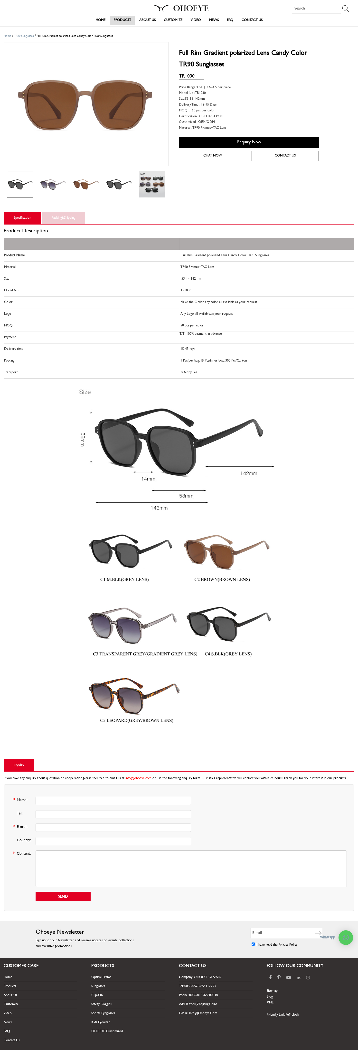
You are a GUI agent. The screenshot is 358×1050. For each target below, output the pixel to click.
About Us (147, 20)
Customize (173, 20)
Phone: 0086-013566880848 (198, 995)
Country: (24, 841)
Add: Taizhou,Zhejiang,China (198, 1004)
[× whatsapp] (346, 937)
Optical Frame (101, 977)
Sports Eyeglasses (103, 1013)
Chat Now (212, 155)
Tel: (20, 814)
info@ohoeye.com (138, 778)
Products (122, 20)
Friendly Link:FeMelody (283, 1015)
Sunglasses (98, 986)
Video (196, 20)
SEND (63, 897)
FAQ (230, 20)
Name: (20, 800)
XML (270, 1002)
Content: (22, 854)
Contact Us (252, 20)
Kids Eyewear (100, 1022)
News (214, 20)
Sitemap (272, 991)
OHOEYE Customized (107, 1031)
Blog (270, 997)
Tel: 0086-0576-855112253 (197, 986)
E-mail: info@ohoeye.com (198, 1013)
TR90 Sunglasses (24, 36)
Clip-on (97, 995)
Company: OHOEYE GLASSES (200, 977)
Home (100, 20)
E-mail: (20, 827)
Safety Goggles (101, 1004)
